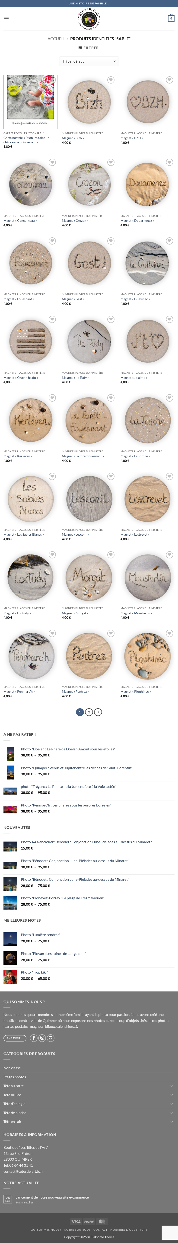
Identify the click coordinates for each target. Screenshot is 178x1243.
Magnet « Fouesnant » (18, 299)
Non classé (12, 1067)
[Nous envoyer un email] (50, 1038)
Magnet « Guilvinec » (135, 299)
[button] (6, 18)
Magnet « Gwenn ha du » (20, 378)
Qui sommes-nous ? (46, 1229)
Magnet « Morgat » (75, 613)
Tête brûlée (12, 1094)
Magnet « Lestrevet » (135, 534)
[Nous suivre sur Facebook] (34, 1038)
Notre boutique (77, 1229)
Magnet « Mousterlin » (136, 613)
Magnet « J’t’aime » (134, 378)
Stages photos (14, 1077)
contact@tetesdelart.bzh (23, 1171)
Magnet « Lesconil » (75, 534)
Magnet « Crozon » (75, 220)
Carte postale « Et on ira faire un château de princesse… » (26, 140)
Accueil (56, 38)
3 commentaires (31, 1202)
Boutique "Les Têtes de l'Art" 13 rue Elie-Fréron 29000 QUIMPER (25, 1153)
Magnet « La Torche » (135, 456)
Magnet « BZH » (132, 138)
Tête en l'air (12, 1121)
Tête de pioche (14, 1112)
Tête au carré (13, 1085)
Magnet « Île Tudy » (75, 378)
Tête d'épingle (14, 1103)
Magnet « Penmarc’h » (19, 691)
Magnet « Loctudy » (17, 613)
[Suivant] (98, 712)
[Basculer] (172, 1085)
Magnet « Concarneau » (20, 220)
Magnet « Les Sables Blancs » (23, 534)
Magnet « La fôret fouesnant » (83, 456)
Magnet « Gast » (73, 299)
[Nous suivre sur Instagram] (42, 1038)
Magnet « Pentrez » (75, 691)
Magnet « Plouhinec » (136, 691)
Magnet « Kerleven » (17, 456)
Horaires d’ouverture (128, 1229)
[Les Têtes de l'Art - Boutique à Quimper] (89, 18)
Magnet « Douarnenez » (137, 220)
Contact (100, 1229)
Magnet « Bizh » (73, 138)
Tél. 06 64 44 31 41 (18, 1165)
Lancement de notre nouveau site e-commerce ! (53, 1197)
